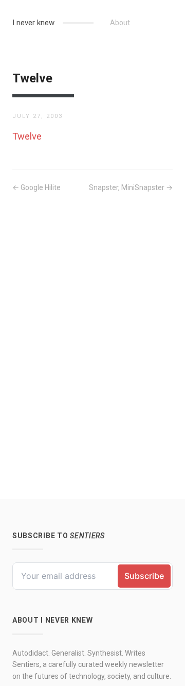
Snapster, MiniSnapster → (131, 187)
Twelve (27, 136)
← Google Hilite (36, 187)
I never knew (33, 22)
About (120, 23)
